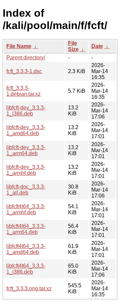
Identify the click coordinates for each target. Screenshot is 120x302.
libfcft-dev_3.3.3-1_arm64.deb (25, 150)
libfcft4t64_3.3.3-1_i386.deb (25, 269)
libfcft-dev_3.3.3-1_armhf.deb (25, 170)
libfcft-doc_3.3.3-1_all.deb (25, 190)
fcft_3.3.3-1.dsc (24, 71)
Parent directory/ (25, 57)
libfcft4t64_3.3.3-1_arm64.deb (25, 229)
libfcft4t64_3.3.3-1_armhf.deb (25, 209)
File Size (73, 46)
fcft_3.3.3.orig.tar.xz (29, 288)
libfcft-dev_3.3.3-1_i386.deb (25, 110)
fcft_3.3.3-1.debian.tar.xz (23, 91)
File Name (18, 46)
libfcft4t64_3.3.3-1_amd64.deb (25, 249)
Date (97, 46)
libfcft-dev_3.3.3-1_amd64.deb (25, 130)
